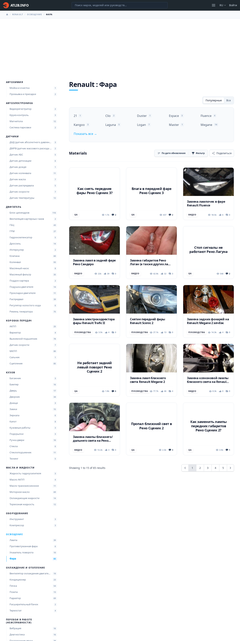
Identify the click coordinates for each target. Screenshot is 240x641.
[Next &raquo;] (230, 467)
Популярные (214, 100)
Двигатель (13, 206)
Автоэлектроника (19, 103)
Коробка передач (19, 320)
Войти (233, 5)
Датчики (12, 136)
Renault (17, 14)
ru (221, 5)
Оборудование (17, 513)
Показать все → (85, 134)
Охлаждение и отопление (25, 567)
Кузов (10, 372)
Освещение (34, 14)
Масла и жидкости (20, 467)
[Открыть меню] (214, 5)
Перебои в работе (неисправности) (19, 621)
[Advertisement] (120, 46)
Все (228, 100)
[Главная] (7, 14)
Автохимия (14, 82)
